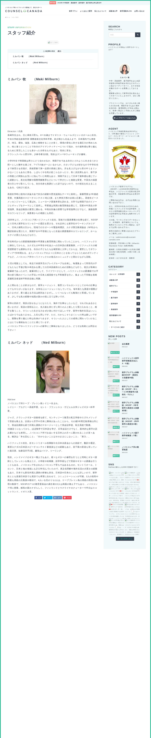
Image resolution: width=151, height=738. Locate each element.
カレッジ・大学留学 (124, 274)
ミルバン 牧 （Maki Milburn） (29, 56)
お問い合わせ (139, 11)
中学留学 (125, 292)
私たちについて (100, 11)
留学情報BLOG (126, 11)
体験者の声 (113, 11)
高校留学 (125, 309)
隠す (59, 51)
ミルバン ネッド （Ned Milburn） (31, 63)
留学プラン (73, 11)
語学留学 (125, 304)
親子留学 (125, 298)
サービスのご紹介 (125, 327)
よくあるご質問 (86, 11)
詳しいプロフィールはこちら (125, 118)
